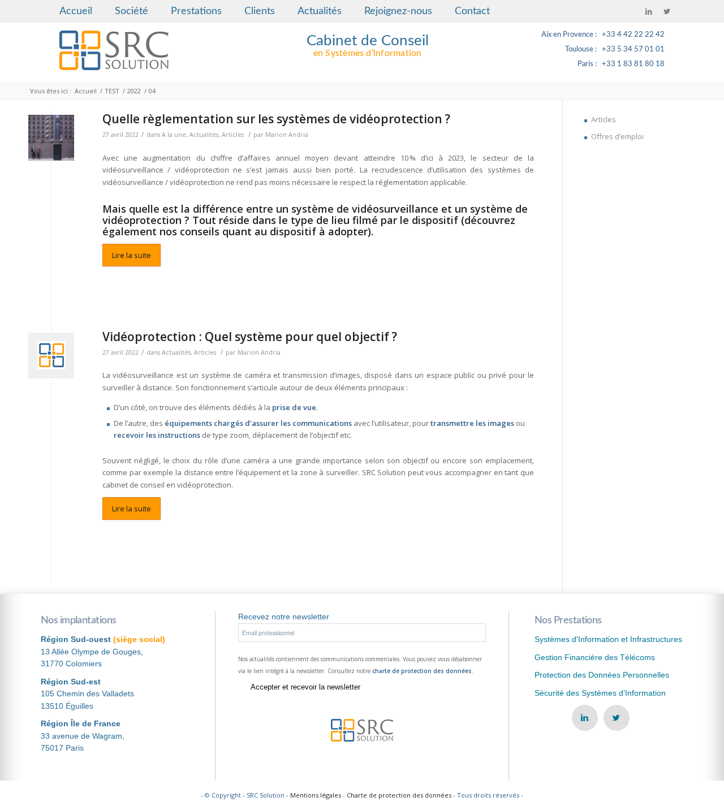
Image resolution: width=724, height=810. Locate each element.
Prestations (196, 11)
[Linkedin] (648, 11)
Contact (472, 11)
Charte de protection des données (399, 795)
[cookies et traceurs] (51, 138)
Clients (259, 11)
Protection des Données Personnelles (602, 674)
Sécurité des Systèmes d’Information (600, 692)
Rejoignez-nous (398, 11)
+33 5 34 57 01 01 (633, 49)
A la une (174, 135)
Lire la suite (131, 255)
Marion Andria (286, 135)
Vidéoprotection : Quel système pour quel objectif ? (249, 336)
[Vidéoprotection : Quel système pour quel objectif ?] (51, 355)
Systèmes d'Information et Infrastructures (608, 639)
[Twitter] (667, 11)
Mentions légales (315, 795)
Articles (233, 135)
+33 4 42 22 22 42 (633, 34)
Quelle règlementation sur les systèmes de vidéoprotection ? (276, 119)
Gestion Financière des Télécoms (595, 657)
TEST (112, 91)
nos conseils (189, 231)
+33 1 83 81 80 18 (633, 64)
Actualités (320, 11)
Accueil (75, 11)
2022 (134, 91)
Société (131, 11)
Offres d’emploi (617, 136)
